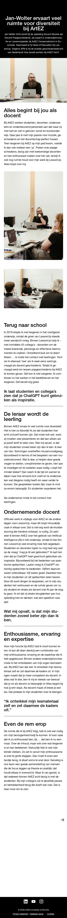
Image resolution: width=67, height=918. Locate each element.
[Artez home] (33, 6)
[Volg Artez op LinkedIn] (26, 901)
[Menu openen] (61, 6)
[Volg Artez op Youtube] (33, 901)
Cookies (50, 914)
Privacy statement (20, 914)
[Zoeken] (6, 6)
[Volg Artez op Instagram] (41, 901)
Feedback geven (37, 914)
